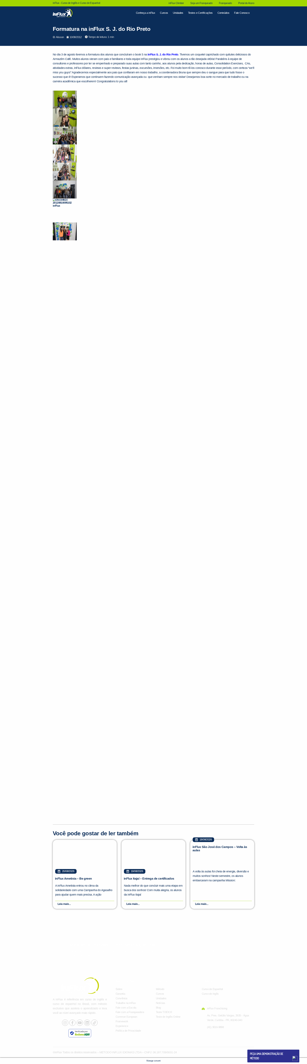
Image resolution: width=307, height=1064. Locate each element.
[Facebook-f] (72, 1023)
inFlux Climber (176, 3)
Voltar (257, 1050)
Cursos (164, 12)
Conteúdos (223, 12)
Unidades (178, 12)
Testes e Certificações (200, 12)
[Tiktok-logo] (94, 1023)
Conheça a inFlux (145, 12)
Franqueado (225, 3)
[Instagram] (65, 1023)
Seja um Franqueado (201, 3)
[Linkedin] (87, 1023)
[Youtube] (80, 1023)
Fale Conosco (241, 12)
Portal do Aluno (246, 3)
